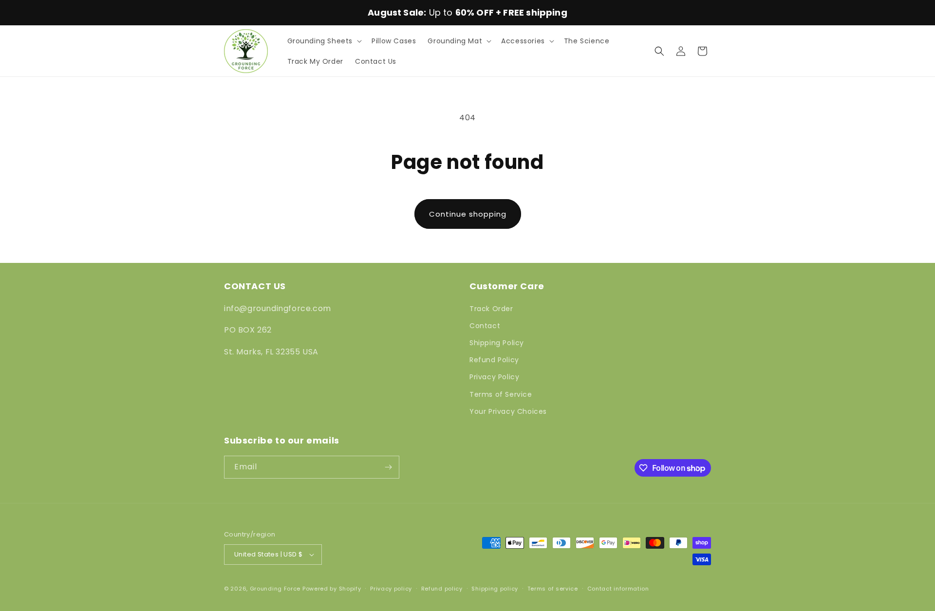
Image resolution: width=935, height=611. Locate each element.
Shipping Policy (496, 343)
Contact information (618, 588)
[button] (323, 41)
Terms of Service (500, 394)
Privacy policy (391, 588)
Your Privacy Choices (508, 411)
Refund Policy (494, 360)
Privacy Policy (494, 377)
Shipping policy (494, 588)
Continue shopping (467, 214)
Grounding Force (275, 588)
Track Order (491, 309)
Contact (484, 326)
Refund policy (442, 588)
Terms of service (552, 588)
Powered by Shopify (331, 588)
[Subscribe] (388, 467)
